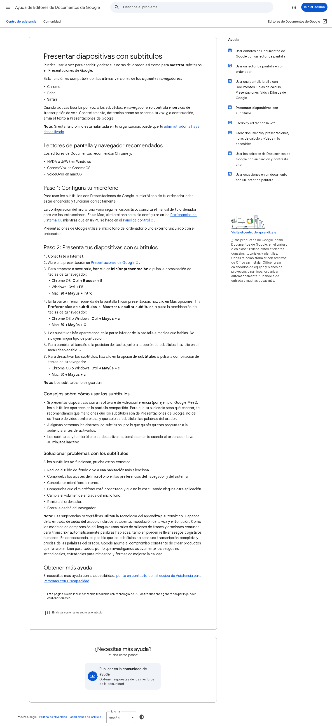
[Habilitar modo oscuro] (141, 717)
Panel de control (136, 220)
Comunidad (52, 21)
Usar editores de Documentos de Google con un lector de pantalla (260, 53)
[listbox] (121, 717)
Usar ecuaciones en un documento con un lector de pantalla (261, 177)
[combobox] (198, 7)
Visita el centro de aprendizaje (253, 232)
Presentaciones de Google (113, 262)
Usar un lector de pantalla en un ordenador (259, 69)
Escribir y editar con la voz (255, 123)
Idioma (115, 711)
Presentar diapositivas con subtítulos (257, 110)
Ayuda (233, 39)
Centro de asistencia (21, 21)
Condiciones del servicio (85, 717)
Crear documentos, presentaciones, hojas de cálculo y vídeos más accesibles (262, 138)
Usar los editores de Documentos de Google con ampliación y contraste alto (263, 159)
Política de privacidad (53, 717)
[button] (8, 7)
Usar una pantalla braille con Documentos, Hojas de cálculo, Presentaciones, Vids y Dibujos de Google (261, 90)
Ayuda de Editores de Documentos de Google (57, 7)
